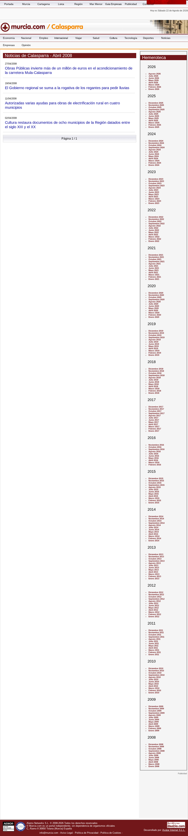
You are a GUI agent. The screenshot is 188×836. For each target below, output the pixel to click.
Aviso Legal (66, 832)
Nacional (26, 37)
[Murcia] (25, 25)
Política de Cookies (110, 832)
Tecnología (130, 37)
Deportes (148, 37)
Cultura (113, 37)
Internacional (61, 37)
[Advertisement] (163, 798)
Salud (96, 37)
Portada (8, 4)
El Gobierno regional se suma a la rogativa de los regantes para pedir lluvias (67, 88)
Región (78, 4)
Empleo (43, 37)
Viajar (78, 37)
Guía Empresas (113, 4)
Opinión (26, 45)
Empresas (9, 45)
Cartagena (43, 4)
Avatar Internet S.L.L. (173, 830)
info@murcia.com (48, 832)
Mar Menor (96, 4)
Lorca (61, 4)
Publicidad (131, 4)
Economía (9, 37)
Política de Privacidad (86, 832)
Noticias (165, 37)
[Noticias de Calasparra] (89, 25)
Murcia (26, 4)
